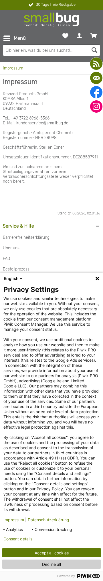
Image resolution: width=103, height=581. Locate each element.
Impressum (13, 519)
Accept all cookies (52, 552)
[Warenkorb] (94, 36)
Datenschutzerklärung (48, 519)
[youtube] (96, 63)
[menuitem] (14, 38)
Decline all (51, 564)
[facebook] (96, 92)
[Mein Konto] (79, 36)
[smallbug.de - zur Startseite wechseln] (51, 20)
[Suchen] (94, 50)
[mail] (96, 78)
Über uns (11, 248)
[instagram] (96, 106)
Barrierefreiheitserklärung (26, 237)
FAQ (6, 258)
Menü (20, 38)
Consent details (17, 539)
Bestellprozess (16, 269)
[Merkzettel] (65, 36)
